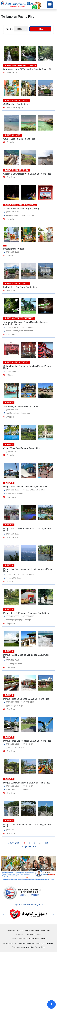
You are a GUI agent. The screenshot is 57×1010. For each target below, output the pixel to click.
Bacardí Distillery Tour (13, 249)
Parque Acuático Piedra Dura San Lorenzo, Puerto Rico (27, 529)
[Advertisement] (28, 980)
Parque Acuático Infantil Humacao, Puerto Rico (25, 487)
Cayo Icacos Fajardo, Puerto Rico (19, 139)
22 (46, 843)
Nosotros (11, 930)
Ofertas (44, 938)
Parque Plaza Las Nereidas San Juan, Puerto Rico (27, 741)
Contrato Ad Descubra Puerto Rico (24, 938)
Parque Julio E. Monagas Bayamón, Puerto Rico (26, 613)
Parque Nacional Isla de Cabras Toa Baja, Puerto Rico (26, 656)
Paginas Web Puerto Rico (28, 930)
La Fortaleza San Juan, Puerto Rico (20, 287)
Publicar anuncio (34, 934)
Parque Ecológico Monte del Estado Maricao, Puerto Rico (27, 570)
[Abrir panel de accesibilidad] (51, 1004)
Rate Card (45, 930)
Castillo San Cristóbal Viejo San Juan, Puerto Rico (27, 174)
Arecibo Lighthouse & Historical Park (20, 406)
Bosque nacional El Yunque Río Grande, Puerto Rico (28, 69)
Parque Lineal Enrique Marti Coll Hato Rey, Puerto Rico (27, 825)
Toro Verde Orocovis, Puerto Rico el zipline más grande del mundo (25, 323)
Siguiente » (29, 846)
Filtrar (40, 29)
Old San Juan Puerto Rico (15, 104)
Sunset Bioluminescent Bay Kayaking (21, 208)
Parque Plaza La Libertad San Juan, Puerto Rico (26, 699)
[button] (3, 914)
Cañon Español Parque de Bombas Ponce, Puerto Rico (27, 367)
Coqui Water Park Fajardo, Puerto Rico (21, 448)
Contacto (20, 934)
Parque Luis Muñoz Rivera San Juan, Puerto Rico (26, 783)
